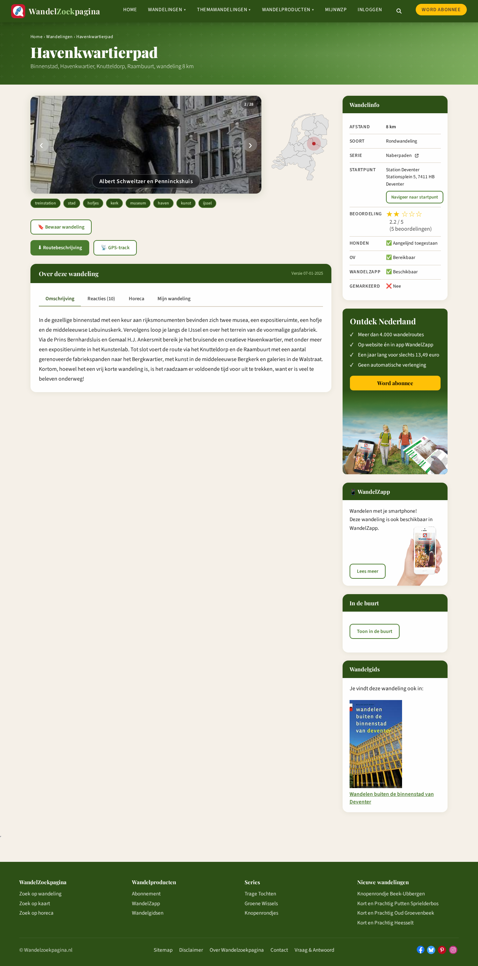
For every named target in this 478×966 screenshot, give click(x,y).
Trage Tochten (260, 893)
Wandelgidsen (147, 913)
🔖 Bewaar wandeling (61, 227)
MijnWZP (335, 9)
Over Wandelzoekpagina (237, 950)
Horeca (136, 298)
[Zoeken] (399, 11)
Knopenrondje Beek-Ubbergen (391, 893)
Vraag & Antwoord (314, 950)
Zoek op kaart (34, 903)
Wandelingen (167, 9)
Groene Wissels (261, 903)
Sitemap (163, 950)
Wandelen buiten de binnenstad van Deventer (392, 798)
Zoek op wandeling (40, 893)
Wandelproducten (288, 9)
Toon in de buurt (374, 631)
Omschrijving (59, 298)
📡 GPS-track (115, 247)
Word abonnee (441, 9)
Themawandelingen (224, 9)
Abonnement (146, 893)
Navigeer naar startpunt (414, 197)
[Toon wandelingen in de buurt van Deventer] (314, 144)
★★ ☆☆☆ (404, 214)
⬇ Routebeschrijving (60, 247)
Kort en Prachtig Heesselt (385, 923)
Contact (279, 950)
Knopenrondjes (261, 913)
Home (130, 9)
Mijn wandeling (173, 298)
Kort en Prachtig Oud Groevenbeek (395, 913)
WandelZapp (146, 903)
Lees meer (367, 571)
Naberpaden (399, 155)
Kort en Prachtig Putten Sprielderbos (397, 903)
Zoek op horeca (36, 913)
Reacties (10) (101, 298)
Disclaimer (191, 950)
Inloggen (370, 9)
